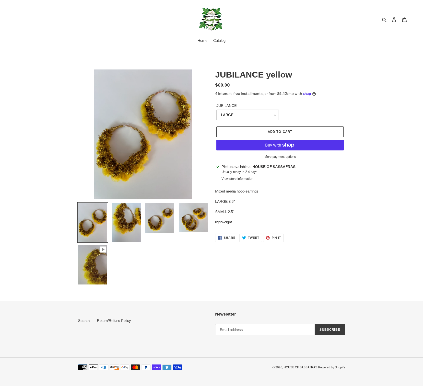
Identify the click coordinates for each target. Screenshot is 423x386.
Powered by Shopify (331, 367)
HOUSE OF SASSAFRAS (300, 367)
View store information (237, 179)
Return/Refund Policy (114, 320)
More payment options (280, 157)
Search (84, 320)
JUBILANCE (226, 105)
